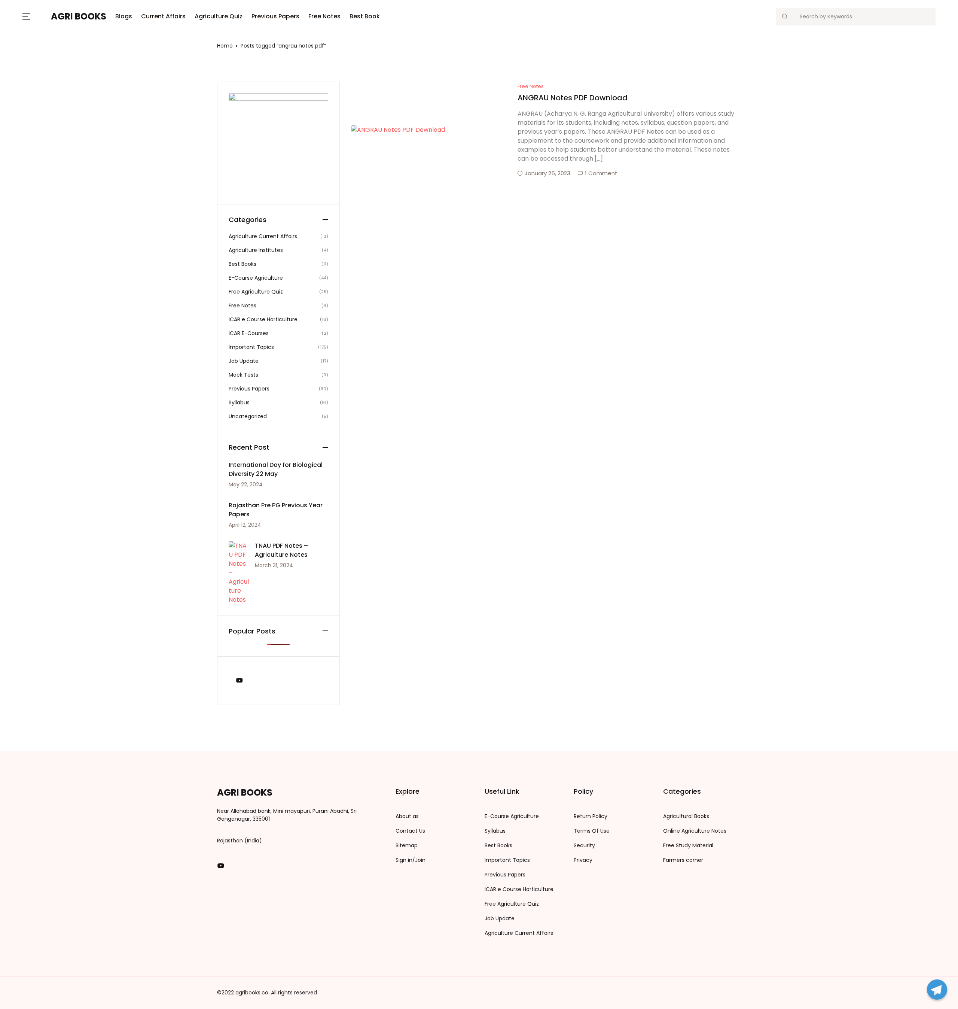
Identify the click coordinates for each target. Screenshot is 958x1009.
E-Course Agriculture (256, 278)
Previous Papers (275, 16)
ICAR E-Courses (249, 333)
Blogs (123, 16)
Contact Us (410, 831)
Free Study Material (688, 845)
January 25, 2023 (547, 173)
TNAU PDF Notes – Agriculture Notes (281, 550)
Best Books (242, 264)
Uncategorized (248, 416)
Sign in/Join (410, 860)
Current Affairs (163, 16)
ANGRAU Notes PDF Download (573, 97)
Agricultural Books (686, 816)
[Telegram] (937, 989)
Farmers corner (683, 860)
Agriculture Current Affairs (263, 236)
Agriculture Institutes (256, 250)
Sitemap (407, 845)
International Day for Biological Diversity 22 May (276, 469)
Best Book (365, 16)
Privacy (583, 860)
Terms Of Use (592, 831)
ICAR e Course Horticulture (263, 319)
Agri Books (78, 16)
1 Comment (601, 173)
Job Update (244, 361)
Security (584, 845)
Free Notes (324, 16)
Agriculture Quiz (218, 16)
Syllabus (239, 402)
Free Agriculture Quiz (256, 291)
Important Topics (251, 347)
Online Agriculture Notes (694, 831)
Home (225, 45)
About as (407, 816)
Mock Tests (243, 375)
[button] (26, 16)
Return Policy (590, 816)
